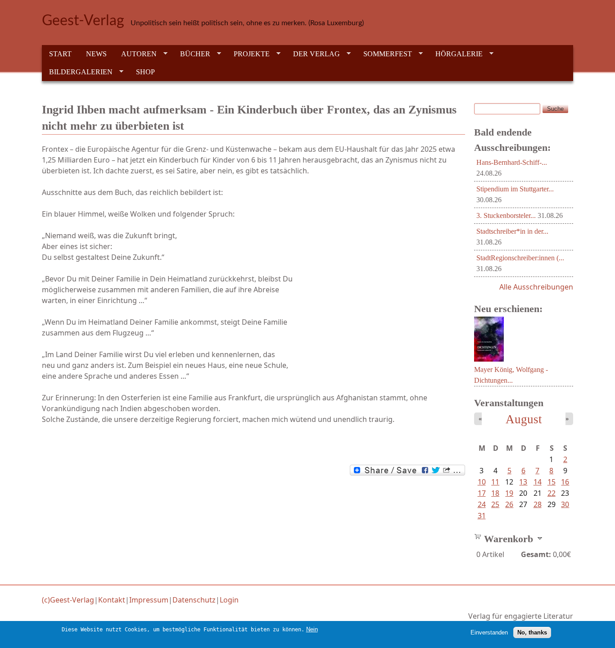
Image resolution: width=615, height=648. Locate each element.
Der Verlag (313, 54)
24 (482, 504)
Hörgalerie (455, 54)
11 (495, 482)
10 (482, 482)
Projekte (248, 54)
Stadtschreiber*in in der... (512, 231)
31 (482, 516)
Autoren (135, 54)
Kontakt (111, 600)
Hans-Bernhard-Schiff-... (511, 162)
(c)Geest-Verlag (68, 600)
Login (229, 600)
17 (482, 493)
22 (551, 493)
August (524, 419)
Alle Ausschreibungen (536, 287)
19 (509, 493)
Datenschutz (194, 600)
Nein (312, 629)
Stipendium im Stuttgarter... (515, 189)
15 (551, 482)
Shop (145, 72)
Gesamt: (536, 554)
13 (523, 482)
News (96, 54)
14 (538, 482)
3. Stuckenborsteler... (506, 215)
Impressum (148, 600)
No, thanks (532, 632)
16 (565, 482)
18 (495, 493)
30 (565, 504)
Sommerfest (384, 54)
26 (509, 504)
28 (538, 504)
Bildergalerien (77, 72)
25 (495, 504)
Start (60, 54)
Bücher (191, 54)
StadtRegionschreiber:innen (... (520, 258)
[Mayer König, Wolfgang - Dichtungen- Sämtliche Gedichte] (489, 359)
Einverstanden (489, 632)
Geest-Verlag (83, 21)
